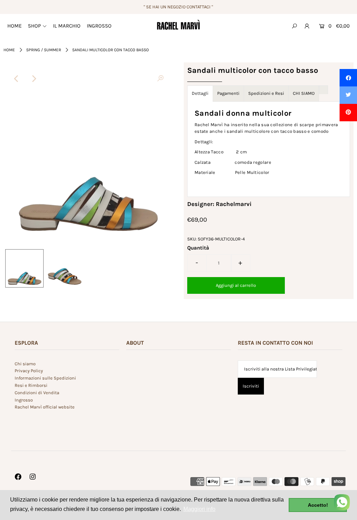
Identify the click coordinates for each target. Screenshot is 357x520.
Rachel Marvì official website (45, 407)
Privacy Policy (29, 370)
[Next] (33, 78)
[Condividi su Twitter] (348, 95)
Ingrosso (24, 400)
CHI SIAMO (303, 93)
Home (9, 49)
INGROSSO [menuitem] (99, 26)
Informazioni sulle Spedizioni (45, 378)
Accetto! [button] (318, 505)
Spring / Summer (43, 49)
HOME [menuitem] (14, 26)
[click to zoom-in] (160, 78)
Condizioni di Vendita (37, 392)
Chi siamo (25, 363)
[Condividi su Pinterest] (348, 112)
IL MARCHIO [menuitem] (67, 26)
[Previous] (16, 78)
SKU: (192, 239)
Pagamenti (228, 93)
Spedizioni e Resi (266, 93)
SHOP (34, 26)
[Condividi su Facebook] (348, 77)
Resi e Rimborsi (31, 385)
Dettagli (200, 93)
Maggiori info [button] (199, 509)
